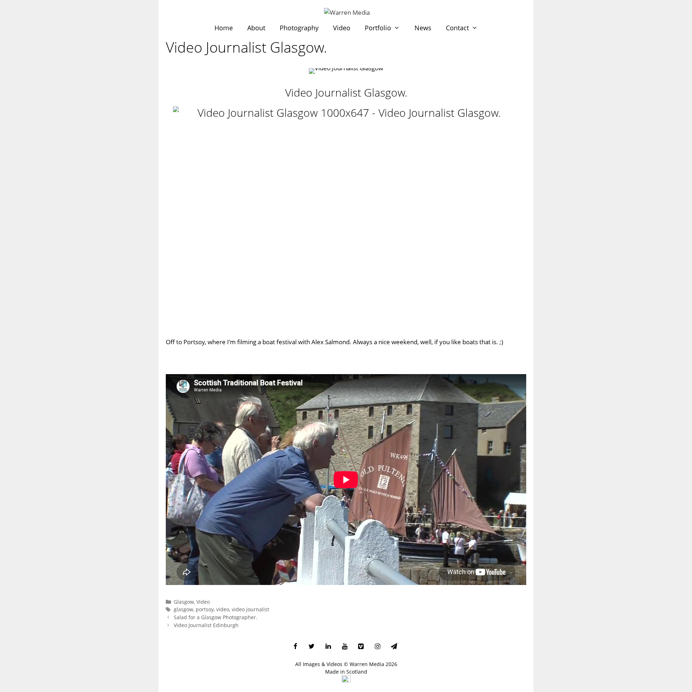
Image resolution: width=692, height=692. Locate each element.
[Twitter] (312, 647)
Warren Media (367, 664)
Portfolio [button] (378, 27)
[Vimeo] (361, 647)
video (222, 609)
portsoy (205, 609)
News (422, 27)
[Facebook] (295, 647)
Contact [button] (457, 27)
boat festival (279, 342)
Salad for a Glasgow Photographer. (215, 617)
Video (341, 27)
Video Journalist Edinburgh (206, 625)
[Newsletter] (394, 647)
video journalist (250, 609)
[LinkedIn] (328, 647)
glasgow (183, 609)
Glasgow (184, 601)
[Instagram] (377, 647)
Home (223, 27)
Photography (299, 27)
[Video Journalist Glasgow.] (346, 218)
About (256, 27)
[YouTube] (344, 647)
